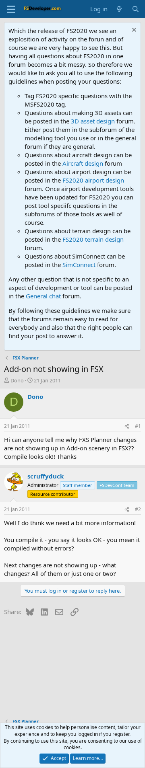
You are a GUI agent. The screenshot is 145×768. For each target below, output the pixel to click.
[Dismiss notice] (133, 31)
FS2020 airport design (93, 180)
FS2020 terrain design (93, 239)
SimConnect (78, 265)
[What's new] (119, 9)
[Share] (127, 426)
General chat (43, 296)
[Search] (135, 9)
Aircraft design (82, 163)
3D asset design (93, 121)
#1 (138, 426)
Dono (17, 380)
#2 (138, 509)
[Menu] (11, 9)
